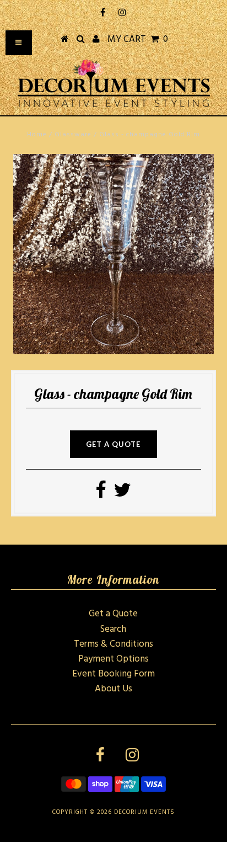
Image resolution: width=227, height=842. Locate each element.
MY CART (137, 39)
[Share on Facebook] (100, 494)
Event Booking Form (113, 674)
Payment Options (113, 659)
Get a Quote (113, 613)
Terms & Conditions (113, 644)
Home (37, 134)
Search (113, 629)
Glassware (73, 134)
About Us (113, 688)
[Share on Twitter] (122, 494)
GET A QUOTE (113, 444)
